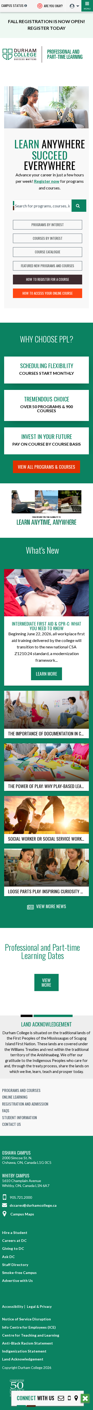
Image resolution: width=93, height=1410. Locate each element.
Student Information (19, 1117)
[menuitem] (73, 6)
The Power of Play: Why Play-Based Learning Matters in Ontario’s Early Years (48, 786)
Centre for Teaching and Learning (30, 1335)
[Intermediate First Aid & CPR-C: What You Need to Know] (46, 592)
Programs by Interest (48, 224)
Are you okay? (53, 6)
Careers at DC (14, 1240)
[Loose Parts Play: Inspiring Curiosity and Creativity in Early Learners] (46, 868)
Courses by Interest (48, 238)
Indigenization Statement (24, 1351)
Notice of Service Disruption (26, 1319)
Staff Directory (15, 1264)
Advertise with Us (17, 1280)
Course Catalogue (47, 251)
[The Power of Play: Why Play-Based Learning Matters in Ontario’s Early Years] (46, 762)
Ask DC (8, 1256)
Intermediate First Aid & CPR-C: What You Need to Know (46, 625)
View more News (50, 906)
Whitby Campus (15, 1175)
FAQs (5, 1110)
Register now (46, 181)
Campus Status (12, 5)
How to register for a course (47, 279)
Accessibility (12, 1307)
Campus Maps (22, 1214)
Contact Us (11, 1124)
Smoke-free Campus (19, 1272)
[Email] (61, 1398)
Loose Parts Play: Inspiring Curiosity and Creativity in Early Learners (48, 891)
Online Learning (15, 1097)
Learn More (48, 675)
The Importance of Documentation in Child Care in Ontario (48, 733)
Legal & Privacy (39, 1307)
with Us (35, 1398)
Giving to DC (13, 1248)
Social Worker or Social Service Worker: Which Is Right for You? (48, 838)
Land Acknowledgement (46, 1024)
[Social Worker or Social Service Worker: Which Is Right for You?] (46, 815)
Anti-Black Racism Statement (27, 1343)
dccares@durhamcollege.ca (33, 1205)
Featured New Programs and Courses (47, 265)
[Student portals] (73, 6)
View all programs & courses (46, 466)
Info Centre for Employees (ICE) (29, 1327)
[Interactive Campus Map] (76, 1398)
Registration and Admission (25, 1104)
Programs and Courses (21, 1090)
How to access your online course (47, 293)
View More (46, 982)
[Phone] (69, 1398)
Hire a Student (14, 1232)
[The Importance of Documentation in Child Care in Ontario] (46, 710)
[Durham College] (46, 59)
